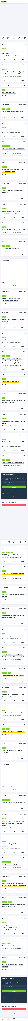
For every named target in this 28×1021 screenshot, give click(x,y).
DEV (4, 44)
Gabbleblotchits (6, 104)
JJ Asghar (5, 222)
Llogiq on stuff (6, 85)
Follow (20, 44)
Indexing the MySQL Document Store (13, 694)
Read (23, 59)
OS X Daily (5, 123)
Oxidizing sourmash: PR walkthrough (13, 111)
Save (14, 59)
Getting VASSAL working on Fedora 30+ (14, 230)
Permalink (12, 55)
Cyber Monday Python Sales (10, 636)
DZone (4, 455)
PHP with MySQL (6, 687)
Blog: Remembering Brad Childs (11, 865)
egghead (4, 65)
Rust (25, 542)
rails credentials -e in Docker (10, 248)
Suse (8, 38)
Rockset (4, 162)
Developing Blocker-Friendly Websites (13, 675)
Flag (25, 44)
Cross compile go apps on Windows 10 (13, 802)
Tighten (4, 668)
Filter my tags (14, 505)
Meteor (14, 542)
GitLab (18, 489)
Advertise (14, 285)
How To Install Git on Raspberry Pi (12, 713)
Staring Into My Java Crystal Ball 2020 (13, 462)
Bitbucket (13, 489)
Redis (25, 38)
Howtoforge (5, 837)
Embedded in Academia (7, 435)
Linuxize (4, 706)
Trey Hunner (5, 587)
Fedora (3, 38)
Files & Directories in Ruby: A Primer (12, 340)
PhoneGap (20, 542)
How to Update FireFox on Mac (11, 130)
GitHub (9, 489)
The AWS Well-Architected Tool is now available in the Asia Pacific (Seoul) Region (13, 823)
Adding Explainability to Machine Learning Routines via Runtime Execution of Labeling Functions (12, 361)
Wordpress (19, 38)
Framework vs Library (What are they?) (13, 731)
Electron (3, 542)
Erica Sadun (5, 312)
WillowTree (5, 918)
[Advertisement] (14, 19)
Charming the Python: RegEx (10, 381)
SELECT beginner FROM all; (10, 555)
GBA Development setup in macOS (12, 211)
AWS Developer (6, 291)
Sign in (14, 496)
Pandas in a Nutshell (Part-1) (10, 946)
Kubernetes (5, 857)
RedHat (9, 542)
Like (5, 59)
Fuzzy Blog (5, 351)
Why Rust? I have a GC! (9, 92)
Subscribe (14, 487)
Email (4, 482)
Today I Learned (6, 183)
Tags (3, 483)
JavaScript (13, 38)
